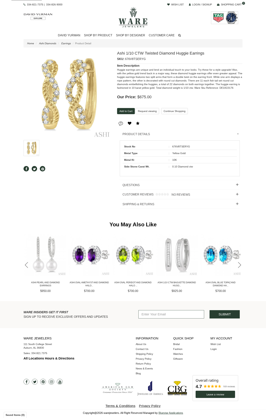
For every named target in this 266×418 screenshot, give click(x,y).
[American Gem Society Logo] (117, 388)
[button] (179, 35)
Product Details (136, 134)
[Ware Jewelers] (133, 17)
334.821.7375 (39, 353)
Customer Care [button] (162, 35)
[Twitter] (35, 382)
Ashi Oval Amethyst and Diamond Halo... (45, 284)
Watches (178, 353)
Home (30, 43)
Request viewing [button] (147, 111)
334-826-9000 (54, 4)
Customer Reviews (155, 194)
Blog (138, 373)
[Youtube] (60, 382)
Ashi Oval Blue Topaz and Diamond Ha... (177, 284)
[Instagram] (51, 382)
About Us (141, 344)
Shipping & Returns (138, 204)
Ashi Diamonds (47, 43)
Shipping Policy (144, 353)
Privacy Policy (143, 358)
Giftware (178, 358)
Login (213, 349)
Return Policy (143, 363)
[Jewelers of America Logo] (150, 388)
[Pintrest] (43, 382)
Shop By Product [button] (98, 35)
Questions (131, 185)
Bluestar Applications (171, 412)
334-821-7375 (35, 4)
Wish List (215, 344)
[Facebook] (26, 382)
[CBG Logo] (177, 388)
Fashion (177, 349)
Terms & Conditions (120, 406)
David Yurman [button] (69, 35)
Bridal (176, 344)
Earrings (66, 43)
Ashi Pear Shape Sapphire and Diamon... (220, 284)
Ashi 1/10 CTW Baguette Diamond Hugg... (133, 284)
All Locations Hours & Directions (49, 358)
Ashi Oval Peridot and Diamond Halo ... (89, 284)
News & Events (144, 368)
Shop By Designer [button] (130, 35)
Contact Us (142, 349)
